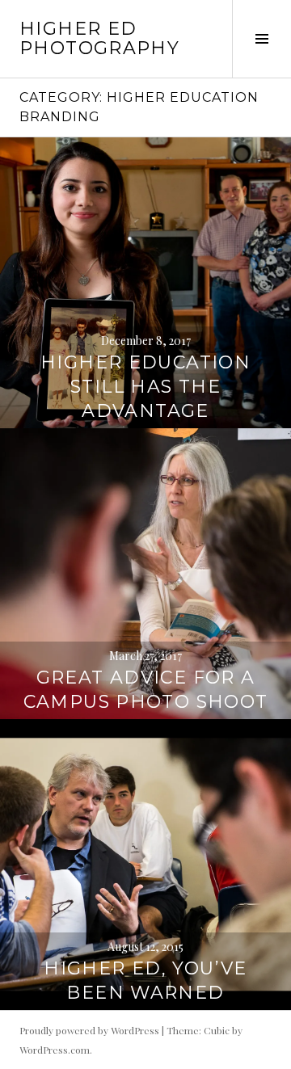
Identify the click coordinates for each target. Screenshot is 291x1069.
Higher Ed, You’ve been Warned (145, 980)
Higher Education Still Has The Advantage (145, 386)
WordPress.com (54, 1049)
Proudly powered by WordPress (89, 1030)
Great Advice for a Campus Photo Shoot (145, 690)
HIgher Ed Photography (99, 38)
